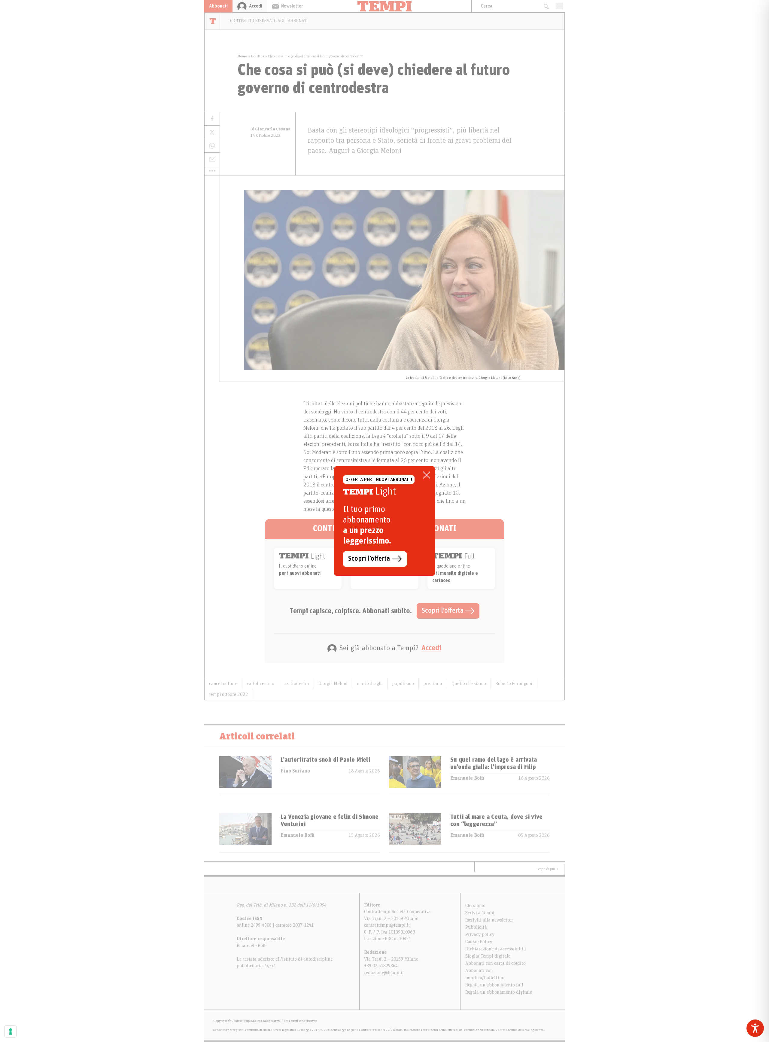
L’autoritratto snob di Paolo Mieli (325, 760)
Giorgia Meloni (333, 683)
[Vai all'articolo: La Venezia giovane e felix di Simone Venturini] (245, 832)
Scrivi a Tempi (479, 912)
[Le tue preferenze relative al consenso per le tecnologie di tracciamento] (10, 1031)
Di (270, 129)
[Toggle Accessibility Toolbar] (755, 1028)
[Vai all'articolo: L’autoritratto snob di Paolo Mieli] (245, 775)
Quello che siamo (468, 683)
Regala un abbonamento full (494, 985)
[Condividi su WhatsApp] (212, 146)
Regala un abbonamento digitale (498, 992)
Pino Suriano (295, 771)
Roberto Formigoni (513, 683)
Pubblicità (476, 927)
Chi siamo (475, 905)
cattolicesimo (260, 683)
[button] (212, 170)
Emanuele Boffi (467, 778)
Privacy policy (479, 934)
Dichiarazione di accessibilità (495, 948)
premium (432, 683)
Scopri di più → (547, 869)
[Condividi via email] (212, 159)
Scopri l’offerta (443, 611)
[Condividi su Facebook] (212, 119)
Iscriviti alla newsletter (489, 920)
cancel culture (223, 683)
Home (242, 56)
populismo (403, 683)
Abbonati (218, 6)
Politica (257, 56)
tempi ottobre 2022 (228, 694)
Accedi (431, 648)
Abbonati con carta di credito (495, 963)
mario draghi (370, 683)
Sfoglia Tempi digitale (487, 956)
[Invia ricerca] (546, 6)
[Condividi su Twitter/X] (212, 132)
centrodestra (296, 683)
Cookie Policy (478, 941)
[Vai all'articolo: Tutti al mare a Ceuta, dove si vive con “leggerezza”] (415, 832)
